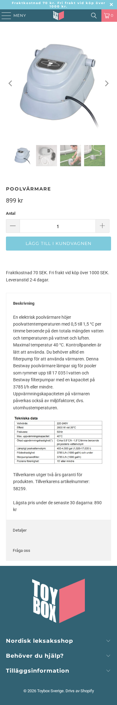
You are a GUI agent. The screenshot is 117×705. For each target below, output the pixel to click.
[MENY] (3, 15)
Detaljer (20, 530)
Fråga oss (21, 550)
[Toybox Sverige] (58, 15)
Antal (10, 213)
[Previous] (11, 83)
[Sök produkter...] (94, 15)
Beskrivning (23, 303)
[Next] (106, 83)
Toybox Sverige (50, 691)
